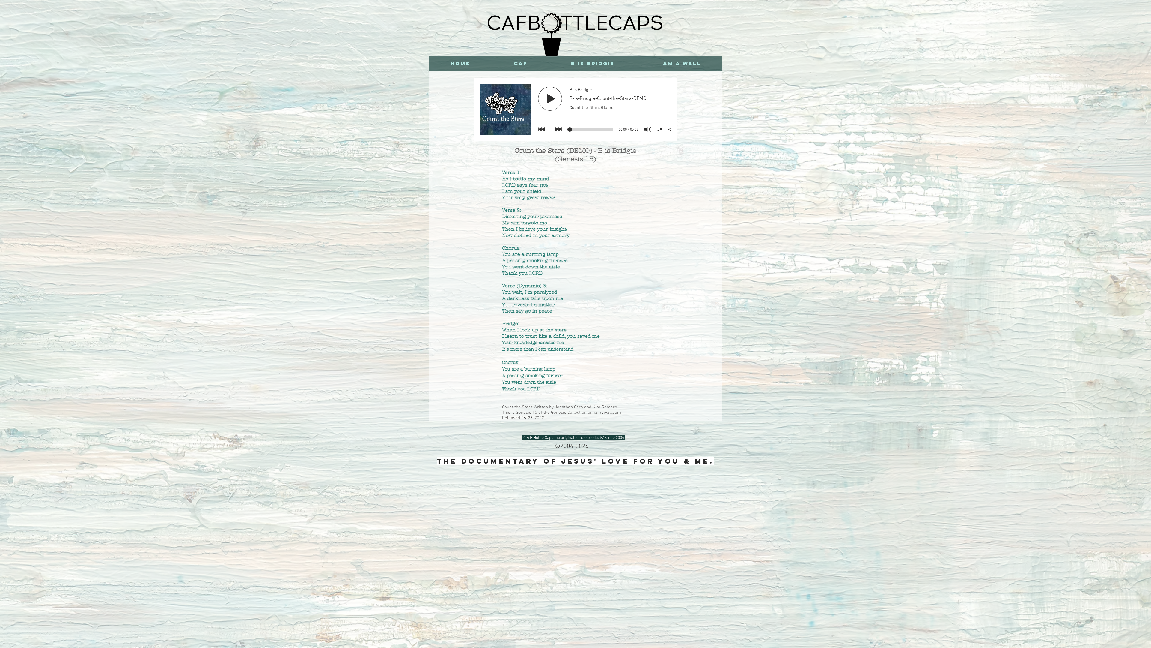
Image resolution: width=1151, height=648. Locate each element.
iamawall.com (607, 412)
